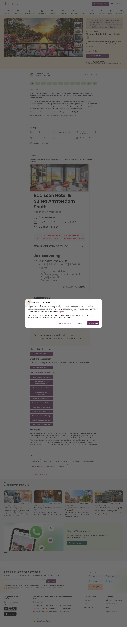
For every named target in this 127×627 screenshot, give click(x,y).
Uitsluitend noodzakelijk (64, 323)
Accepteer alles (93, 323)
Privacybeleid (60, 312)
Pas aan (79, 323)
